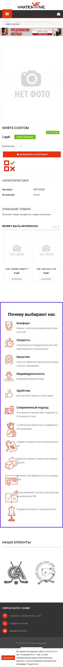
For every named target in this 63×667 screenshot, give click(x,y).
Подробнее (32, 664)
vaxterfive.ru (51, 651)
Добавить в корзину (34, 154)
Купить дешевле (25, 137)
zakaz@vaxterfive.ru (18, 631)
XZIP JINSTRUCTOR (46, 269)
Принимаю (8, 657)
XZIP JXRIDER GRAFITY (17, 269)
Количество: (8, 146)
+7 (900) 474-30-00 (18, 623)
